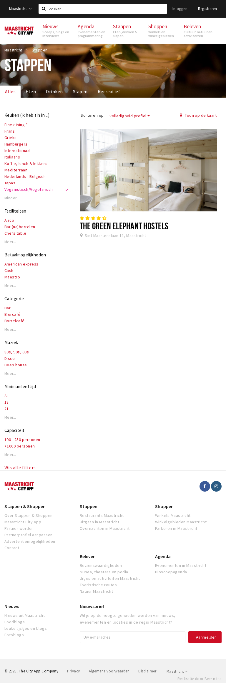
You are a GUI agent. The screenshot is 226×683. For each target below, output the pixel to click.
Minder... (11, 198)
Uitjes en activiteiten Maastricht (110, 578)
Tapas (9, 183)
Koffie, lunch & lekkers (25, 163)
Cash (9, 270)
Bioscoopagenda (171, 572)
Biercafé (12, 314)
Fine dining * (16, 124)
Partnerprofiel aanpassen (28, 534)
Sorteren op (92, 115)
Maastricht (18, 8)
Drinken (54, 91)
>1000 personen (19, 446)
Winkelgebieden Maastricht (181, 522)
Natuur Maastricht (96, 591)
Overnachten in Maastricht (104, 528)
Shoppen (164, 506)
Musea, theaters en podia (104, 572)
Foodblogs (14, 621)
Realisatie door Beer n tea (199, 678)
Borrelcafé (14, 320)
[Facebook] (205, 486)
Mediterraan (15, 170)
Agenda (163, 556)
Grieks (10, 137)
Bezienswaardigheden (101, 565)
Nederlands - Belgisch (25, 176)
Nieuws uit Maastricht (24, 615)
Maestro (12, 277)
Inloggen (179, 8)
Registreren (207, 8)
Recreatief (109, 91)
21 (6, 408)
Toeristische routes (98, 584)
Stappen (88, 506)
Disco (9, 358)
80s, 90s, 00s (16, 352)
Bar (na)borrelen (19, 226)
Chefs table (15, 233)
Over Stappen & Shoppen (28, 515)
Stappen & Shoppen (25, 506)
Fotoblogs (14, 634)
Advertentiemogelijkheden (29, 541)
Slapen (80, 91)
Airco (9, 220)
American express (21, 264)
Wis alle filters (20, 467)
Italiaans (12, 157)
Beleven (88, 556)
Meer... (10, 241)
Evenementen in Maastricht (180, 565)
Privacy (73, 671)
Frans (9, 131)
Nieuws (11, 606)
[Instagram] (216, 486)
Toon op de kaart (200, 115)
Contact (11, 547)
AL (6, 395)
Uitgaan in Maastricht (99, 522)
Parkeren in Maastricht (176, 528)
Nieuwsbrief (92, 606)
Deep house (15, 365)
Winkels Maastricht (173, 515)
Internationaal (17, 150)
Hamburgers (16, 144)
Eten (31, 91)
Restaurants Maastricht (102, 515)
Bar (7, 307)
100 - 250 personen (22, 439)
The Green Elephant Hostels (124, 226)
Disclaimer (147, 671)
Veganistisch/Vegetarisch (28, 189)
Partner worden (19, 528)
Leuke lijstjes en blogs (25, 628)
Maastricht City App (22, 522)
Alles (10, 91)
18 (6, 402)
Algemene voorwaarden (109, 671)
